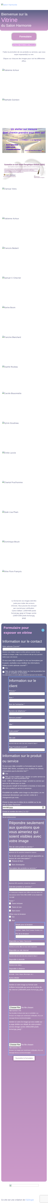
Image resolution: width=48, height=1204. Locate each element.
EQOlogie (30, 1200)
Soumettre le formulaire (24, 1058)
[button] (24, 630)
